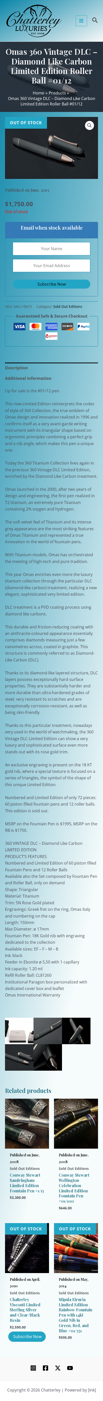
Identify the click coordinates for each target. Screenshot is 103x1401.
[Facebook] (45, 1368)
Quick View (27, 1143)
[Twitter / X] (58, 1368)
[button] (89, 125)
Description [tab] (16, 368)
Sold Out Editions (67, 306)
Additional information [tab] (28, 378)
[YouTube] (70, 1368)
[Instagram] (33, 1368)
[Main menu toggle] (81, 20)
